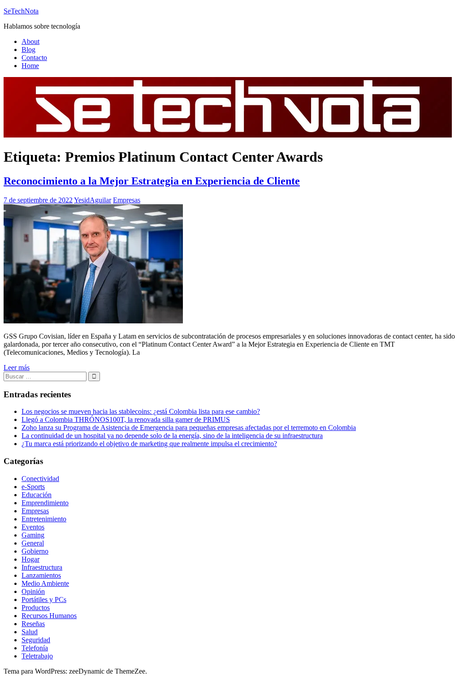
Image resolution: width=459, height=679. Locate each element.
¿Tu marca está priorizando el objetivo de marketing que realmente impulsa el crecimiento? (149, 443)
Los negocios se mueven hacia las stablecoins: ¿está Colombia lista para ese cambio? (141, 411)
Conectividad (40, 478)
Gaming (33, 535)
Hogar (30, 559)
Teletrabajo (37, 656)
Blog (28, 49)
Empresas (126, 200)
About (30, 41)
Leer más (17, 367)
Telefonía (35, 648)
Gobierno (35, 551)
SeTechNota (21, 11)
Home (30, 65)
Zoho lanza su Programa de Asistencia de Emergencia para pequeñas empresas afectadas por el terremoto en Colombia (189, 427)
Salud (30, 632)
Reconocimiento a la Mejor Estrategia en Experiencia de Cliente (152, 181)
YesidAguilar (92, 200)
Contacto (34, 57)
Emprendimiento (45, 503)
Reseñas (33, 623)
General (33, 543)
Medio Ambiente (45, 583)
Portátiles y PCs (44, 599)
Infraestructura (42, 567)
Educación (37, 495)
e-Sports (33, 486)
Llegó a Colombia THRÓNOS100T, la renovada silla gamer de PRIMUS (126, 419)
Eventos (33, 527)
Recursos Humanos (49, 615)
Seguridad (36, 640)
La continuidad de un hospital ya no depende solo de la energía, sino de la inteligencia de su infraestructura (172, 435)
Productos (36, 607)
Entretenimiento (44, 519)
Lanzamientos (41, 575)
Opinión (33, 591)
